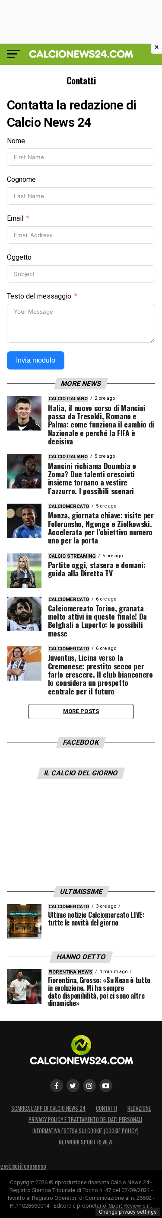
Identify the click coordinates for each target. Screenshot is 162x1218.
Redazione (139, 1108)
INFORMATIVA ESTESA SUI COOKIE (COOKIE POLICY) (85, 1131)
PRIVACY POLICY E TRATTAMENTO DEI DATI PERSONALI (85, 1119)
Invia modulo (35, 360)
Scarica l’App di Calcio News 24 (48, 1108)
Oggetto (19, 257)
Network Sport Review (85, 1142)
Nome (16, 141)
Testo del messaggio (39, 296)
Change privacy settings (128, 1212)
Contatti (106, 1108)
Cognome (21, 179)
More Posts (81, 711)
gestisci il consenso (23, 1165)
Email (15, 218)
